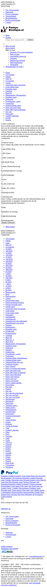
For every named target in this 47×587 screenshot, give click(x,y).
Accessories (9, 247)
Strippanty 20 (30, 494)
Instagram (9, 532)
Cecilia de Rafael (11, 426)
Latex (7, 243)
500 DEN (9, 278)
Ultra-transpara (17, 478)
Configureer (12, 585)
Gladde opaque (39, 490)
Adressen (13, 58)
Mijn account (15, 54)
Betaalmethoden (11, 18)
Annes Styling (10, 420)
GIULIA (8, 443)
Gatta (7, 438)
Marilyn (8, 455)
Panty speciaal (12, 494)
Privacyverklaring (11, 14)
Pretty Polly (9, 463)
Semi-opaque (17, 490)
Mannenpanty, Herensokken (15, 344)
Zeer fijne (21, 494)
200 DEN (9, 265)
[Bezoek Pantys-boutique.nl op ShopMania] (7, 552)
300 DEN (9, 270)
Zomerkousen (10, 412)
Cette (7, 428)
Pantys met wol (11, 379)
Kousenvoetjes (10, 333)
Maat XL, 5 (9, 340)
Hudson (8, 447)
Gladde (11, 476)
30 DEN (8, 268)
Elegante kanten (29, 480)
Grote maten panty (12, 313)
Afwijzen (4, 585)
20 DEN (8, 263)
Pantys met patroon (12, 377)
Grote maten (9, 311)
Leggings (8, 335)
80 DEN (8, 290)
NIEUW (8, 245)
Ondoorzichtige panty (13, 360)
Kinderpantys (10, 327)
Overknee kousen (11, 364)
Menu (7, 35)
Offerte (8, 241)
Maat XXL (9, 342)
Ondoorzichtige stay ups (14, 362)
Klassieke (4, 476)
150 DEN (9, 259)
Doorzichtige (6, 486)
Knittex (8, 449)
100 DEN (9, 251)
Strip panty (9, 403)
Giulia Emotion (6, 497)
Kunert (7, 451)
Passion (8, 461)
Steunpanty (9, 401)
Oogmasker (9, 356)
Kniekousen (9, 331)
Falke (7, 432)
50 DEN (8, 276)
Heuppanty (9, 315)
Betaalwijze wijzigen (17, 60)
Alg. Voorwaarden (12, 10)
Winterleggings (10, 410)
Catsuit (7, 298)
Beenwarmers (10, 292)
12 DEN (8, 253)
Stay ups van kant (11, 395)
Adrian (7, 418)
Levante (8, 453)
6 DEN (8, 280)
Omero (7, 457)
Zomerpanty (9, 414)
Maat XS (8, 338)
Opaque (26, 482)
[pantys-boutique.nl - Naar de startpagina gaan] (12, 31)
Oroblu (8, 459)
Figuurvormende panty (13, 305)
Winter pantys (10, 408)
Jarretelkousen (10, 319)
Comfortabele (6, 492)
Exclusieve (25, 484)
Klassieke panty (11, 329)
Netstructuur (9, 352)
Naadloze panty (11, 346)
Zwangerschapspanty (13, 416)
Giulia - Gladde (12, 488)
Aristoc (8, 422)
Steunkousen (10, 399)
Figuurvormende (36, 484)
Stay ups (8, 391)
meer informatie (34, 583)
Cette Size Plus (6, 482)
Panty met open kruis (13, 370)
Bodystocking (10, 296)
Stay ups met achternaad (14, 393)
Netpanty (8, 350)
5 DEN (8, 274)
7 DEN (8, 284)
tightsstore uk (5, 509)
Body (7, 294)
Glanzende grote (17, 480)
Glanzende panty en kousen (15, 309)
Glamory (8, 445)
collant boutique (6, 546)
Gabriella (8, 436)
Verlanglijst (14, 65)
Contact (8, 22)
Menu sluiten (10, 48)
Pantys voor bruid (11, 381)
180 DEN (9, 261)
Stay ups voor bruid (12, 397)
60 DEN (8, 282)
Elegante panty (17, 482)
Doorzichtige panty (12, 300)
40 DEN (8, 272)
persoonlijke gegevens (18, 56)
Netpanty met (34, 482)
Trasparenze (9, 465)
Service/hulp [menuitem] (10, 14)
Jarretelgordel (10, 317)
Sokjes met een (37, 486)
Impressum (9, 12)
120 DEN (9, 255)
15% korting (9, 239)
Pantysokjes (9, 385)
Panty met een (36, 476)
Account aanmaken (26, 52)
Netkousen (9, 348)
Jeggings (8, 325)
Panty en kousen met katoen (15, 368)
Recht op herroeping (12, 20)
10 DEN (8, 249)
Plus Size (8, 387)
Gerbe (7, 440)
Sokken (8, 389)
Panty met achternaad (13, 375)
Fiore (7, 434)
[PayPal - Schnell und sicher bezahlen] (9, 474)
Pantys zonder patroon (13, 383)
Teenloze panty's (11, 405)
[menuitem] (25, 10)
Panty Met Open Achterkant (15, 373)
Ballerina (8, 424)
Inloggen (13, 52)
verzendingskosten (35, 556)
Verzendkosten (10, 16)
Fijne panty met (26, 486)
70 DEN (8, 286)
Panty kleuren (10, 366)
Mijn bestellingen (16, 62)
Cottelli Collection (12, 430)
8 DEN (8, 288)
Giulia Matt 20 (40, 480)
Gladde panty (10, 307)
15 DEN (8, 257)
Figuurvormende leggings (14, 303)
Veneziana (9, 467)
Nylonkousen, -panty (13, 354)
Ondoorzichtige (17, 492)
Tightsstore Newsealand (9, 548)
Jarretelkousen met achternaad (16, 321)
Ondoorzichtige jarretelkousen (16, 358)
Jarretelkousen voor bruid (14, 323)
